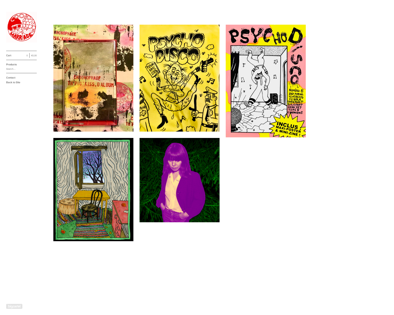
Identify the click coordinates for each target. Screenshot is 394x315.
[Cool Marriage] (21, 28)
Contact (10, 77)
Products (11, 64)
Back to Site (13, 82)
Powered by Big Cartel (14, 306)
